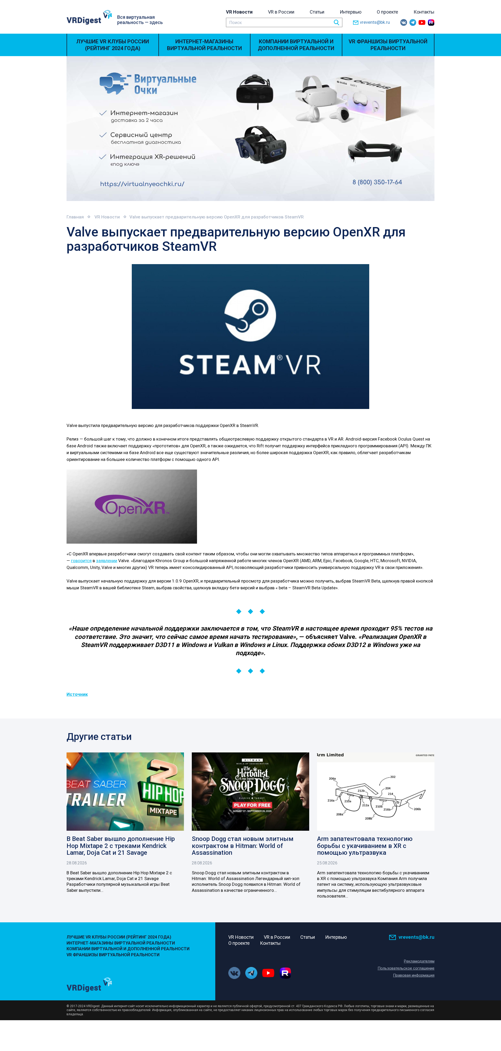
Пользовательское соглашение (406, 968)
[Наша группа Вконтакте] (403, 22)
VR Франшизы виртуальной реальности (388, 44)
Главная (75, 216)
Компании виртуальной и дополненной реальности (296, 44)
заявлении (106, 560)
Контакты (424, 12)
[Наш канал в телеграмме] (412, 22)
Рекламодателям (419, 961)
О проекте (387, 12)
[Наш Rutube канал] (431, 22)
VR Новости (239, 12)
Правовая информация (413, 975)
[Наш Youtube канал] (422, 22)
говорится (81, 560)
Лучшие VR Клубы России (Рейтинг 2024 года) (112, 44)
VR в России (281, 12)
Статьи (317, 12)
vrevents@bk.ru (375, 22)
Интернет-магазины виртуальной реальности (204, 44)
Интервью (350, 12)
